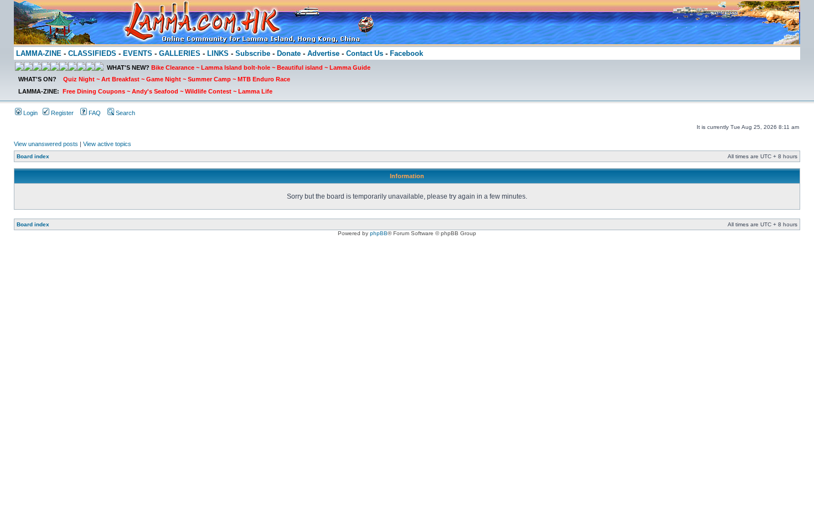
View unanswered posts (46, 144)
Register (61, 113)
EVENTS (137, 53)
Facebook (406, 53)
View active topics (107, 144)
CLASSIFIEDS (92, 53)
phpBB (379, 233)
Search (124, 113)
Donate (289, 53)
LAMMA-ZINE (38, 53)
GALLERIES (179, 53)
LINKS (218, 53)
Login (30, 113)
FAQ (94, 113)
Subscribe (252, 53)
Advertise (323, 53)
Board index (33, 156)
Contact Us (364, 53)
